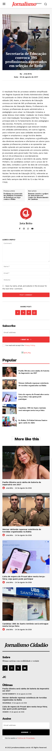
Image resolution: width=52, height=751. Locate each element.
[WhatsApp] (34, 312)
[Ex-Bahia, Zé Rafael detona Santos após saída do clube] (9, 422)
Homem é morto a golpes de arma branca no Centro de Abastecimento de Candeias (38, 196)
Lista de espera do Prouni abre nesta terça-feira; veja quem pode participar (34, 396)
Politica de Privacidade (26, 738)
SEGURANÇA (6, 703)
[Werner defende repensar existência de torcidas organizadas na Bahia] (9, 384)
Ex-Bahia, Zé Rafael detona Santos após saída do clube (33, 421)
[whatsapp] (28, 228)
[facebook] (20, 228)
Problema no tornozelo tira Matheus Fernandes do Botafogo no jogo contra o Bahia (13, 196)
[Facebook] (17, 312)
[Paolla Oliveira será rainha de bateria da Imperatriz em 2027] (9, 372)
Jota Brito (28, 74)
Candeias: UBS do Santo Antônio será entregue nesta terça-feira (32, 409)
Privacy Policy (29, 345)
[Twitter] (23, 312)
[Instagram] (11, 668)
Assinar (24, 732)
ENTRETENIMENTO (9, 694)
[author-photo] (4, 488)
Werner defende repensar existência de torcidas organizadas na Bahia (33, 384)
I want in (25, 339)
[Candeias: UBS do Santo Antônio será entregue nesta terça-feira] (9, 409)
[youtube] (32, 228)
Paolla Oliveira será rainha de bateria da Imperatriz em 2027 (34, 372)
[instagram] (24, 228)
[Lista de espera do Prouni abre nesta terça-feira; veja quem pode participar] (9, 397)
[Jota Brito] (26, 213)
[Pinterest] (28, 312)
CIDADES (26, 49)
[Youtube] (24, 668)
